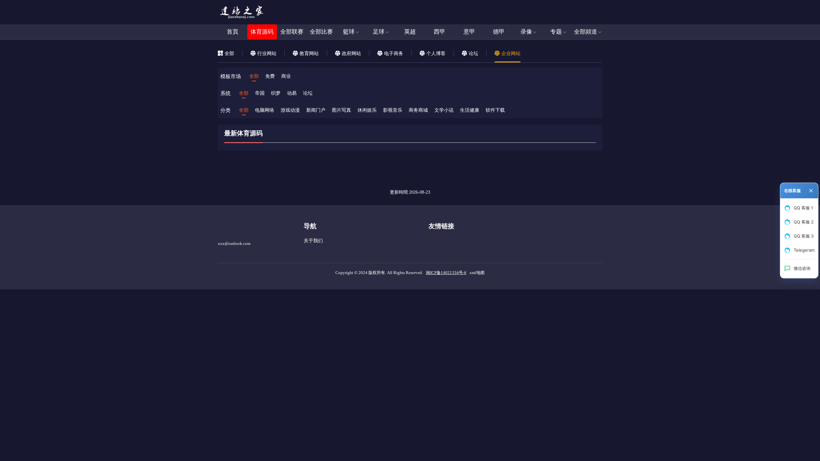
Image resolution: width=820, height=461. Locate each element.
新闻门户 (315, 110)
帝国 (260, 93)
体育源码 (262, 31)
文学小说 (444, 110)
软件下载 (495, 110)
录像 (526, 31)
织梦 (276, 93)
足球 (378, 31)
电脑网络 (264, 110)
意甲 (469, 31)
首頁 (232, 31)
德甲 (498, 31)
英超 (410, 31)
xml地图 (477, 272)
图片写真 (341, 110)
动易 (292, 93)
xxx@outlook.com (234, 243)
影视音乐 (392, 110)
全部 (254, 76)
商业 (286, 76)
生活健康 (469, 110)
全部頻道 (585, 31)
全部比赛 (321, 31)
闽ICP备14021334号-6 (446, 272)
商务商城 (418, 110)
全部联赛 (291, 31)
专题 (556, 31)
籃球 (349, 31)
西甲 (439, 31)
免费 (270, 76)
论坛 (308, 93)
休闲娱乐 (367, 110)
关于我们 (313, 240)
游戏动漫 (290, 110)
